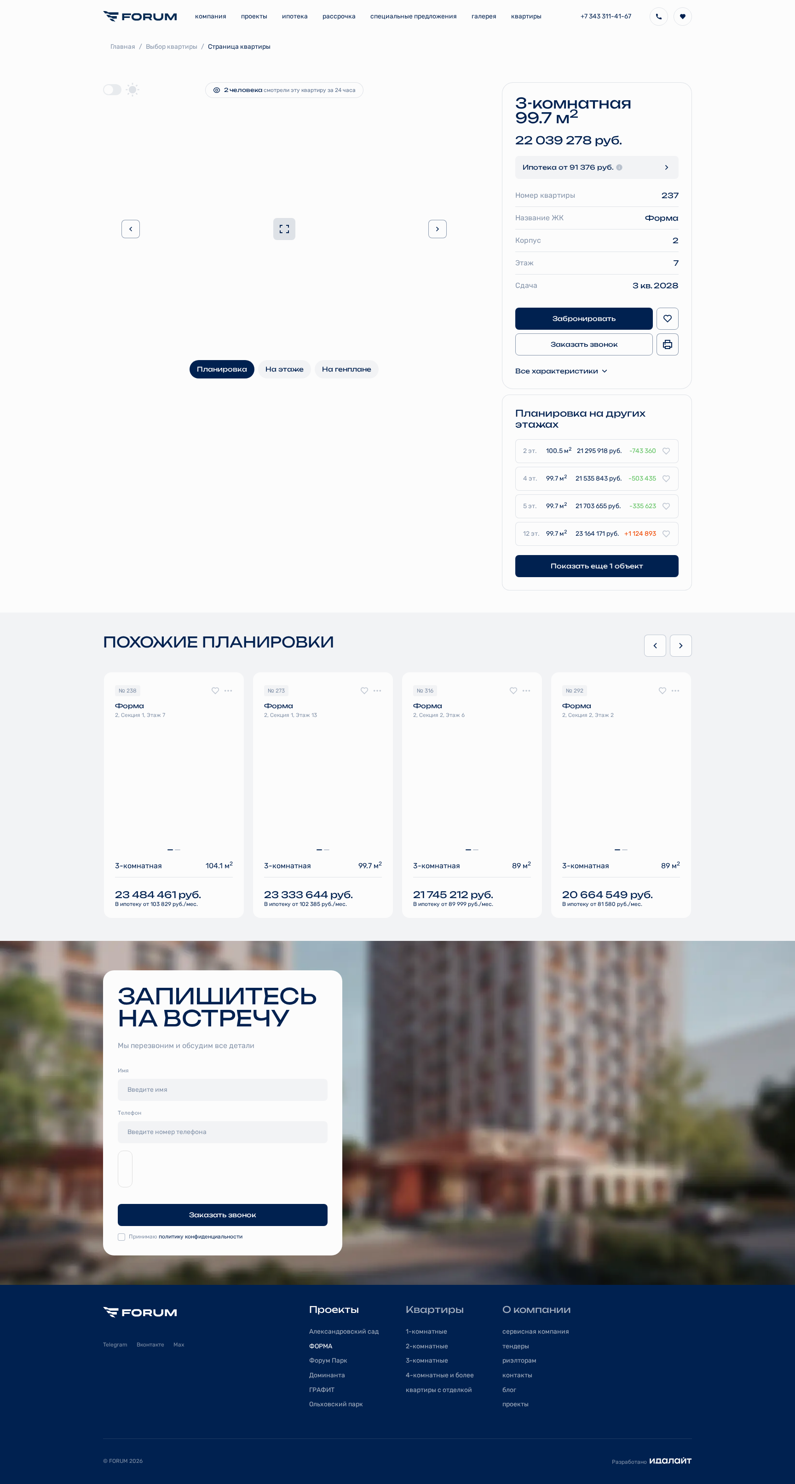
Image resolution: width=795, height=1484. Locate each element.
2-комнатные (427, 1346)
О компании (536, 1309)
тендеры (515, 1346)
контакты (517, 1375)
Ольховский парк (336, 1404)
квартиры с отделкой (439, 1390)
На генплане (346, 369)
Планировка (222, 369)
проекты (515, 1404)
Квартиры (435, 1309)
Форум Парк (328, 1360)
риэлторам (519, 1360)
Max (178, 1344)
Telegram (115, 1344)
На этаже (284, 369)
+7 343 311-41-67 (606, 16)
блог (509, 1390)
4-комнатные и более (440, 1375)
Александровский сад (344, 1331)
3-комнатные (427, 1360)
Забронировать (584, 318)
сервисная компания (535, 1331)
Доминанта (327, 1375)
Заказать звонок (584, 344)
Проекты (334, 1309)
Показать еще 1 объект (597, 566)
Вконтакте (150, 1344)
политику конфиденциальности (200, 1236)
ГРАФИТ (321, 1390)
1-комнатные (426, 1331)
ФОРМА (320, 1346)
